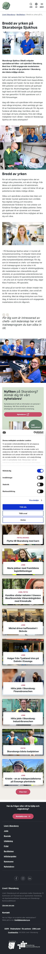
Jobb (6, 831)
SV (36, 7)
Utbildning (8, 841)
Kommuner (9, 861)
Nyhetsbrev (21, 414)
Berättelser (21, 14)
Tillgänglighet (15, 929)
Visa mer (23, 792)
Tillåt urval (23, 513)
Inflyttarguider (10, 856)
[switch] (40, 477)
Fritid (6, 846)
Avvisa (23, 520)
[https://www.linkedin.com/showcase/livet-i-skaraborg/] (29, 878)
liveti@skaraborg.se (22, 920)
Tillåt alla (23, 507)
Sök (31, 7)
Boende (7, 836)
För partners (26, 929)
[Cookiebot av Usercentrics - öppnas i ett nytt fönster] (33, 432)
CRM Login (36, 929)
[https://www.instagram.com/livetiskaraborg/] (23, 878)
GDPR (6, 929)
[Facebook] (16, 878)
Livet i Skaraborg (8, 14)
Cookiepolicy (13, 932)
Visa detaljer (34, 500)
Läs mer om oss (8, 905)
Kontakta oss (21, 816)
